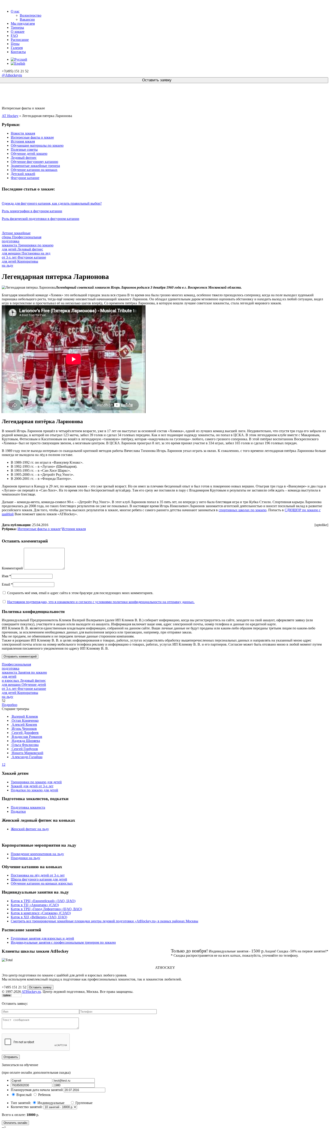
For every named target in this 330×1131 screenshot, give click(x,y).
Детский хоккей (23, 174)
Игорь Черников (24, 728)
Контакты (18, 52)
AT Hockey (10, 116)
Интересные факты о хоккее (32, 137)
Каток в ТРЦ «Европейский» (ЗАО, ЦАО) (43, 901)
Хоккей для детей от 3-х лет (32, 786)
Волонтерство (30, 15)
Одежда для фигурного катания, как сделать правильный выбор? (52, 203)
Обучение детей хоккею (29, 153)
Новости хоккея (23, 133)
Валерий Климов (24, 716)
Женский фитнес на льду (30, 829)
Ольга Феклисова (25, 745)
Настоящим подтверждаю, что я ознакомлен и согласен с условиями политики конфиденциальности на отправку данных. (101, 602)
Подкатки (18, 811)
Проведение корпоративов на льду (37, 854)
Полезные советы (24, 149)
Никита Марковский (27, 753)
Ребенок (44, 1095)
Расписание (20, 40)
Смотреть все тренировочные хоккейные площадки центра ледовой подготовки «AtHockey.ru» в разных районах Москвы (104, 921)
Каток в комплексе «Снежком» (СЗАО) (41, 913)
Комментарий (12, 568)
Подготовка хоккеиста (28, 807)
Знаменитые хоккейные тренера (35, 166)
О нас (15, 11)
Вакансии (27, 19)
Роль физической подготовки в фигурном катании (40, 219)
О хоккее (17, 31)
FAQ (14, 36)
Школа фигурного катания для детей (39, 879)
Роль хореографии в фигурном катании (32, 211)
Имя (5, 576)
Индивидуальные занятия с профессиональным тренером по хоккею (63, 942)
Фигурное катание (25, 178)
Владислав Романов (26, 737)
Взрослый (24, 1095)
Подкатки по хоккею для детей (34, 790)
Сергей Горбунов (24, 749)
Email (6, 584)
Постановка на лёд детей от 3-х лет (38, 875)
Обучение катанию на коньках (34, 170)
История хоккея (23, 141)
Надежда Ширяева (25, 741)
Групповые (83, 1103)
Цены (15, 44)
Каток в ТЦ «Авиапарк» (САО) (35, 905)
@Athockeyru (12, 75)
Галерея (17, 48)
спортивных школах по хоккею (242, 510)
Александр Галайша (26, 757)
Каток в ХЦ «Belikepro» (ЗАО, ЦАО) (39, 917)
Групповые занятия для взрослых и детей (42, 938)
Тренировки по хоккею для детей (36, 782)
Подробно (9, 705)
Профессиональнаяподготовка (16, 668)
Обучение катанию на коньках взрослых (42, 883)
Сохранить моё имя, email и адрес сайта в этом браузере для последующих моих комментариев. (80, 593)
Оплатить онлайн (15, 1122)
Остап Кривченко (25, 720)
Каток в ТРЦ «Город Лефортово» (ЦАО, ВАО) (46, 909)
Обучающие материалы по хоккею (37, 145)
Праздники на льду (25, 858)
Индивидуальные (51, 1103)
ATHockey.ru (31, 992)
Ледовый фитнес (24, 157)
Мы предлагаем (23, 23)
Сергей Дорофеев (25, 733)
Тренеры (17, 27)
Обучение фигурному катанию (34, 162)
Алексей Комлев (24, 724)
